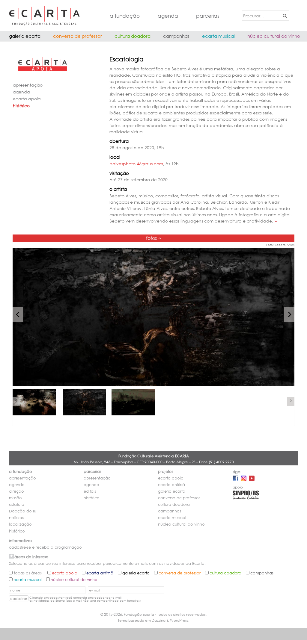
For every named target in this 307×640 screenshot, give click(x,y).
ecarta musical (218, 36)
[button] (18, 314)
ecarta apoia (27, 99)
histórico (21, 105)
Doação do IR (22, 511)
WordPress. (179, 620)
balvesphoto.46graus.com (136, 164)
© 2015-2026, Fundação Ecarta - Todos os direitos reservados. (153, 614)
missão (15, 497)
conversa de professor (77, 36)
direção (16, 491)
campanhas (176, 36)
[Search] (284, 15)
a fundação (125, 16)
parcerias (207, 16)
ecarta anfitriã (171, 484)
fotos (151, 238)
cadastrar (18, 598)
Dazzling (158, 620)
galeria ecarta (24, 36)
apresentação (28, 85)
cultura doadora (133, 36)
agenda (168, 16)
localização (20, 524)
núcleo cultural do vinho (273, 36)
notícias (16, 517)
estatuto (16, 504)
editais (90, 491)
